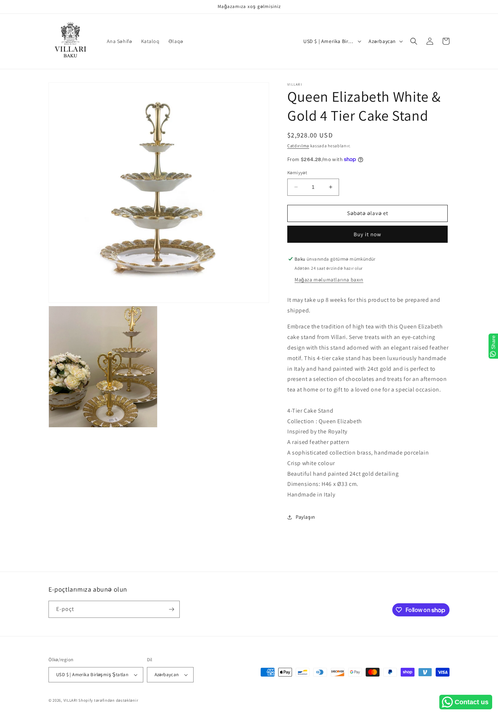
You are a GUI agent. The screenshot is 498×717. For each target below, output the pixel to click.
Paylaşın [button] (305, 517)
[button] (414, 41)
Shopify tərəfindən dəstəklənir (108, 700)
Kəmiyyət (297, 172)
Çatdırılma (298, 145)
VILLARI (70, 700)
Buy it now (367, 234)
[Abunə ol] (171, 609)
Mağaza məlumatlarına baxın (329, 279)
